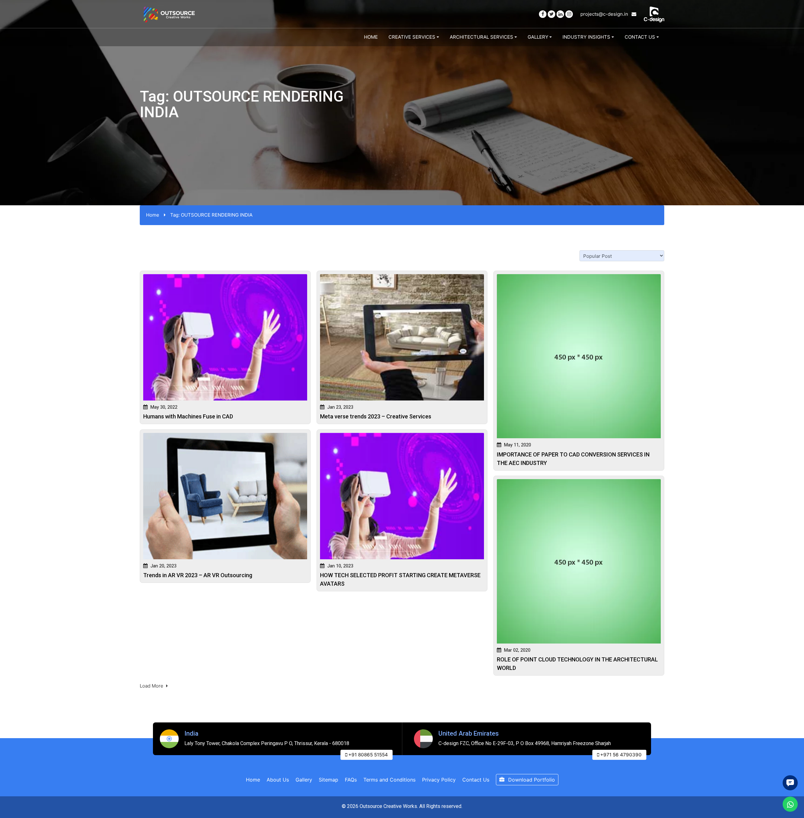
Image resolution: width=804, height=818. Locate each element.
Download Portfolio (531, 780)
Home (371, 37)
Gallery (538, 37)
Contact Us (640, 37)
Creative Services (411, 37)
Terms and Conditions (389, 780)
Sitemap (328, 780)
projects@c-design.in (604, 14)
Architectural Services (481, 37)
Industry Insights (586, 37)
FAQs (351, 780)
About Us (278, 780)
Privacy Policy (439, 780)
